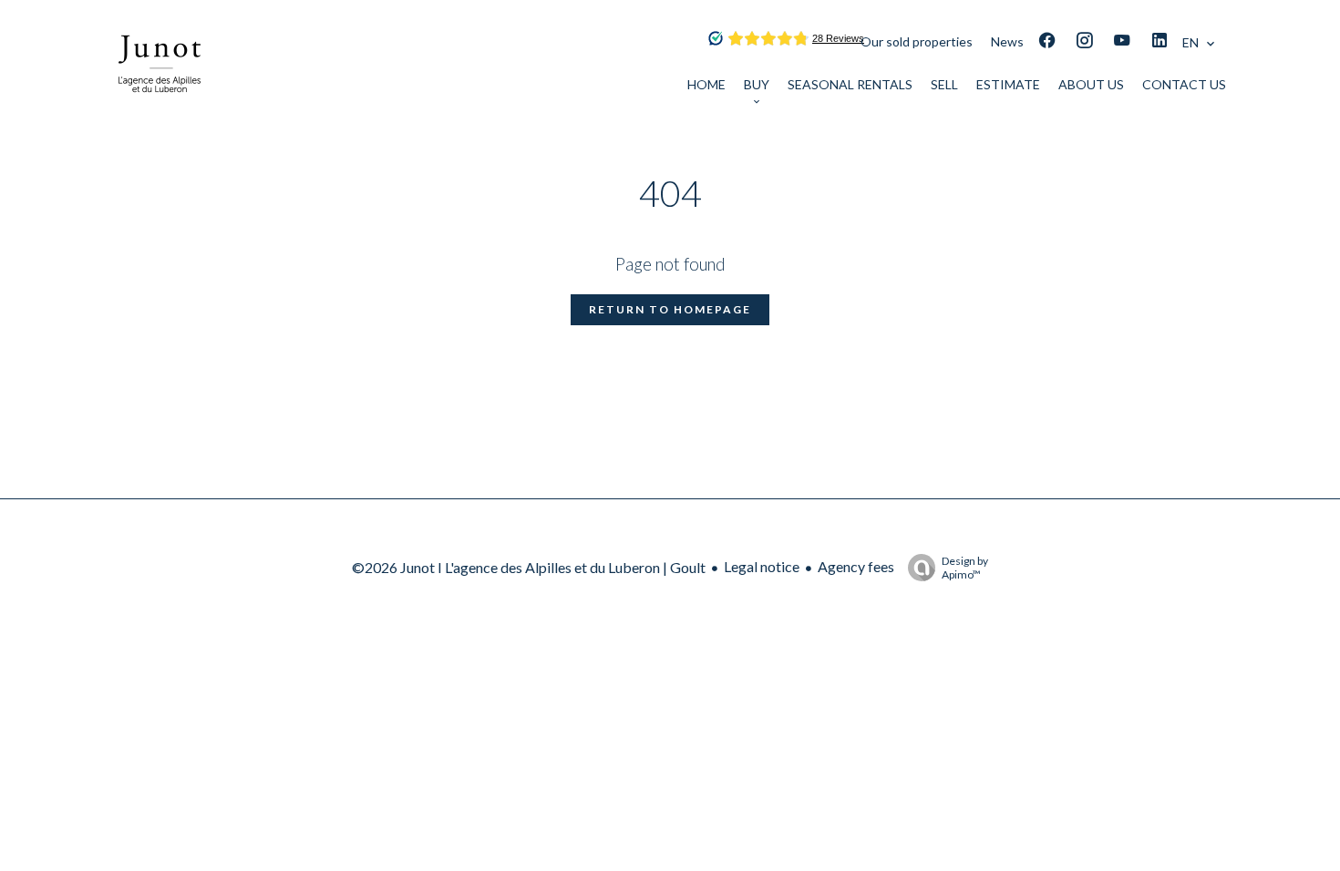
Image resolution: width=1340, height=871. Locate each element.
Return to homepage (670, 309)
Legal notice (761, 566)
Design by (965, 567)
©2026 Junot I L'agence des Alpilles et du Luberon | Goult (529, 567)
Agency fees (856, 566)
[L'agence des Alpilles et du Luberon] (159, 112)
